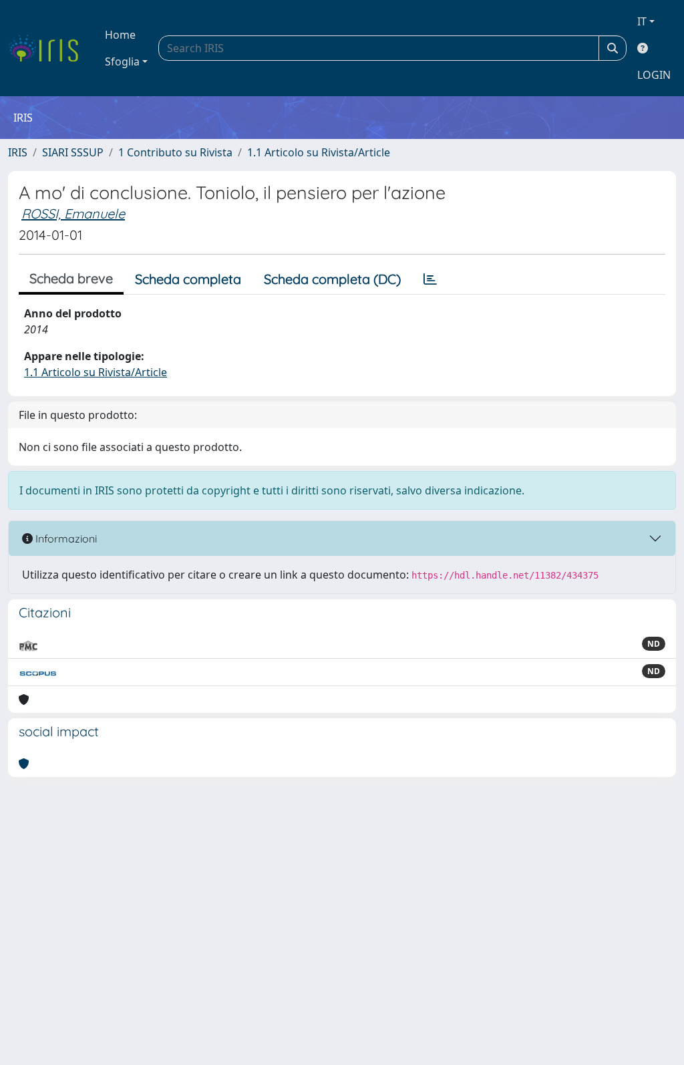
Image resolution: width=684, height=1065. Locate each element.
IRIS (17, 152)
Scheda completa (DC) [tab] (332, 279)
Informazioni (65, 538)
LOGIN (654, 74)
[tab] (430, 279)
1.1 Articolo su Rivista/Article (318, 152)
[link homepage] (48, 48)
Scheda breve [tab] (71, 278)
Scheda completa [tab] (188, 279)
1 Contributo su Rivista (175, 152)
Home (120, 34)
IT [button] (642, 21)
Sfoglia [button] (122, 61)
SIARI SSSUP (73, 152)
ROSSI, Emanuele (73, 213)
